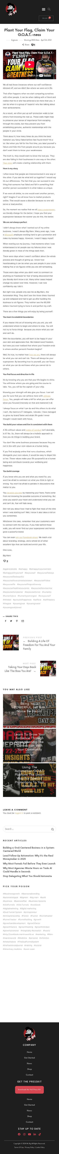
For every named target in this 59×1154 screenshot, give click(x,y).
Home (29, 1052)
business (8, 901)
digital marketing (28, 908)
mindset (7, 600)
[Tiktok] (39, 1134)
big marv (35, 897)
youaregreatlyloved (12, 607)
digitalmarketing (11, 908)
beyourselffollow (42, 580)
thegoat (7, 603)
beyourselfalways (46, 573)
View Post (29, 717)
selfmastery (49, 600)
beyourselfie (9, 584)
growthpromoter (11, 930)
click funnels (23, 905)
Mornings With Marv (31, 40)
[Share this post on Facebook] (5, 621)
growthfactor (34, 923)
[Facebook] (19, 1134)
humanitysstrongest (28, 596)
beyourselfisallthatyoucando (16, 588)
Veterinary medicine (13, 949)
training (28, 945)
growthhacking (26, 927)
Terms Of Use (19, 1147)
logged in (19, 813)
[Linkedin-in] (34, 1134)
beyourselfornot (33, 592)
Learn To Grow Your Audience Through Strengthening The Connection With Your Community (29, 742)
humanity (47, 592)
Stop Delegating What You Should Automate (27, 876)
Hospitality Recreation (31, 930)
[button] (43, 9)
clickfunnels (9, 905)
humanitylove (10, 596)
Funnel (35, 916)
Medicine (23, 938)
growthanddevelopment (15, 923)
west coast (30, 949)
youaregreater (34, 603)
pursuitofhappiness (23, 600)
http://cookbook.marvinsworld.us (19, 934)
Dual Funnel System (13, 912)
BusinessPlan (21, 901)
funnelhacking (25, 919)
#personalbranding (31, 894)
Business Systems (38, 901)
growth (38, 919)
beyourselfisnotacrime (42, 588)
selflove (37, 600)
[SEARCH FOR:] (29, 829)
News (29, 1064)
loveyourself (45, 596)
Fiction (26, 916)
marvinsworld (10, 938)
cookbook (36, 905)
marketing (41, 934)
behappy (23, 569)
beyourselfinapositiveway (29, 584)
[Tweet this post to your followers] (11, 621)
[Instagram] (24, 1134)
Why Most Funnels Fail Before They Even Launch (29, 863)
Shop (29, 1069)
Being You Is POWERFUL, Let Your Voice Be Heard (29, 707)
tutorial (38, 945)
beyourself (31, 573)
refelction (45, 938)
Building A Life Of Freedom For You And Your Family (29, 644)
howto (47, 930)
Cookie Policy (40, 1147)
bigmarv (14, 40)
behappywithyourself (13, 573)
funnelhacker (46, 916)
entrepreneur (31, 912)
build (43, 897)
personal (34, 938)
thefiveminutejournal (13, 945)
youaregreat (19, 603)
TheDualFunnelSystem (29, 942)
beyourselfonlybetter (13, 592)
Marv (50, 934)
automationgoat (11, 897)
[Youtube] (29, 1134)
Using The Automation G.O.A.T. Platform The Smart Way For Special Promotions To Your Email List (29, 777)
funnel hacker (10, 919)
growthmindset (43, 927)
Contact (29, 1075)
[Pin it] (16, 621)
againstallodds (10, 569)
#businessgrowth (12, 894)
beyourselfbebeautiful (14, 577)
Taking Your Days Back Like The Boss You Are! (29, 668)
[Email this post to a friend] (22, 621)
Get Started (29, 1058)
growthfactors (10, 927)
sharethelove (10, 942)
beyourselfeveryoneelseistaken (18, 580)
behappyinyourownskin (40, 569)
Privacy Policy (29, 1147)
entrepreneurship (12, 916)
